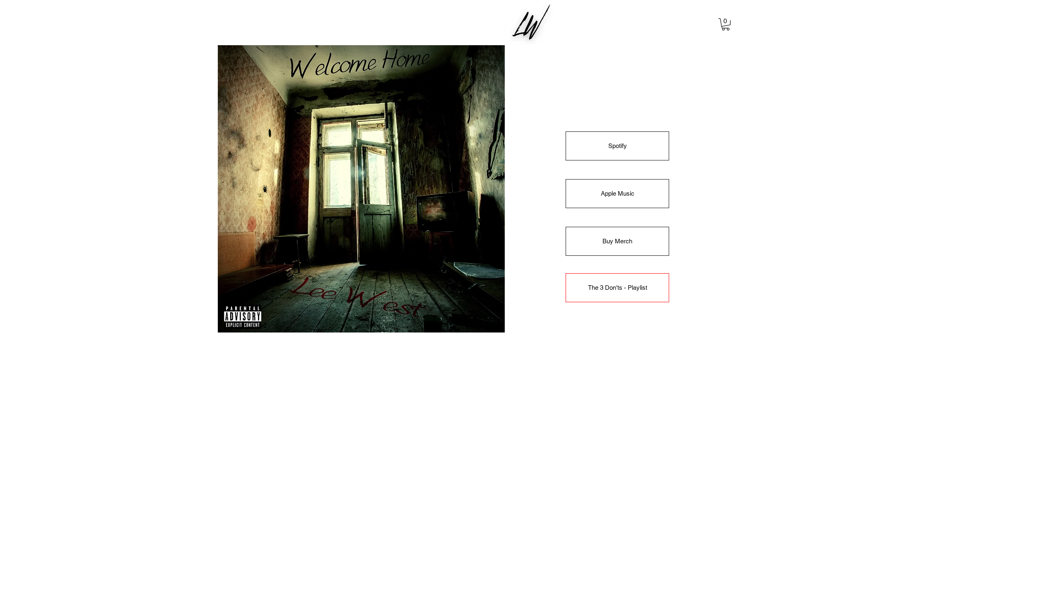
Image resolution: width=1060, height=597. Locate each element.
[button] (725, 24)
